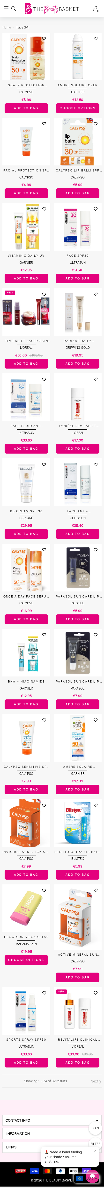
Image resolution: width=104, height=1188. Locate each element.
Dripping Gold (78, 348)
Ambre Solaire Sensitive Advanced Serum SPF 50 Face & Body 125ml (77, 767)
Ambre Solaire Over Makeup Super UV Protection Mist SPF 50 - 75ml (77, 85)
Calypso (26, 92)
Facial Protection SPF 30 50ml (26, 171)
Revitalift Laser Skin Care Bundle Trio (26, 341)
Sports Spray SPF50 (26, 1039)
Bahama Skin (26, 944)
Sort (95, 1128)
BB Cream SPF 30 (26, 511)
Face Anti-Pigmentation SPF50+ (78, 511)
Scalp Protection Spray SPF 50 (26, 85)
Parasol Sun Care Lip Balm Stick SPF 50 (77, 597)
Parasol (77, 603)
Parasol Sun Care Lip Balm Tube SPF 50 (77, 682)
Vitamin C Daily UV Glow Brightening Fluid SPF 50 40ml (26, 256)
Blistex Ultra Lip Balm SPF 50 (77, 852)
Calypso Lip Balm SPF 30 (77, 171)
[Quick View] (44, 47)
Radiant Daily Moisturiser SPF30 (78, 341)
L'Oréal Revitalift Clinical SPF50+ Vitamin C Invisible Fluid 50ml (78, 426)
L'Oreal (26, 348)
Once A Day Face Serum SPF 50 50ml (26, 597)
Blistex (77, 859)
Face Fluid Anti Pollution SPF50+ (26, 426)
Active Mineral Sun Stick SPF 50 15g (77, 955)
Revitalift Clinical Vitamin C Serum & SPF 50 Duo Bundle (77, 1040)
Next (95, 1081)
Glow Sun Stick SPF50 (26, 937)
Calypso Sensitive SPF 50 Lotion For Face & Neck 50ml (26, 767)
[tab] (52, 1120)
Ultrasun (78, 263)
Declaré (26, 518)
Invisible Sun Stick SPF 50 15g (26, 852)
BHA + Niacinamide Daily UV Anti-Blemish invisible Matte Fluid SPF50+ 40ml (26, 682)
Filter (95, 1144)
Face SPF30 (78, 255)
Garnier (77, 92)
